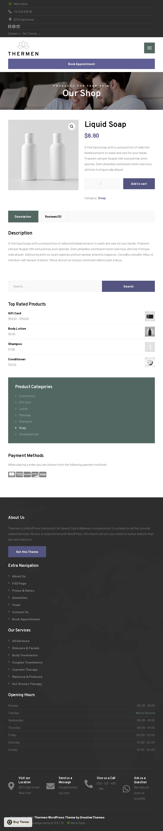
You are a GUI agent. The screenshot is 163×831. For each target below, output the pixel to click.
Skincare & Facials (25, 648)
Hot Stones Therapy (27, 684)
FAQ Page (19, 583)
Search (128, 286)
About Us (19, 576)
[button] (71, 126)
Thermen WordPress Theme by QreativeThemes (69, 817)
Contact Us (20, 612)
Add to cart (139, 183)
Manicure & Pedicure (27, 676)
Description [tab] (23, 216)
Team (16, 605)
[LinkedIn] (18, 26)
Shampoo (25, 421)
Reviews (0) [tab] (53, 216)
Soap (102, 198)
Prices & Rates (23, 590)
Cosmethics (27, 396)
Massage (25, 415)
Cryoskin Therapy (25, 669)
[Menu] (149, 48)
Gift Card (25, 402)
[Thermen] (23, 48)
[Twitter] (14, 26)
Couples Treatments (27, 662)
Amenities (19, 597)
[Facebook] (10, 26)
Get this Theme (27, 551)
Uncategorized (29, 434)
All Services (21, 641)
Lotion (23, 408)
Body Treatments (25, 655)
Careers (13, 33)
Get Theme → (32, 33)
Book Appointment (81, 64)
